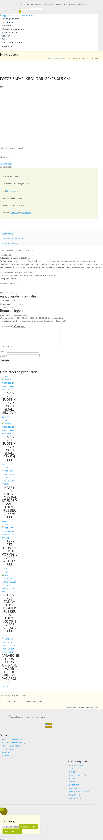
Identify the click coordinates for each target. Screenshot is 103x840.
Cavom (72, 781)
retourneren (26, 212)
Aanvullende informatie (13, 238)
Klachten (5, 755)
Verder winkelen (28, 827)
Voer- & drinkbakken (12, 42)
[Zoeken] (20, 11)
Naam (3, 351)
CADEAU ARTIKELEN (77, 775)
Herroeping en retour (11, 746)
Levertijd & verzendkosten (13, 749)
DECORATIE (74, 785)
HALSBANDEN (75, 798)
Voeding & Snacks (10, 18)
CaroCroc (73, 778)
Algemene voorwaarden (12, 739)
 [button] (10, 417)
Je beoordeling (7, 346)
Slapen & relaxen (10, 32)
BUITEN (72, 772)
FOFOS (13, 307)
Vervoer (6, 35)
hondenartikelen (60, 59)
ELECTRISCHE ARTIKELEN (79, 791)
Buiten (5, 39)
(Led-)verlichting (76, 765)
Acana (71, 768)
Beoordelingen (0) (10, 243)
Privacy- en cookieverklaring (13, 742)
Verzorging (7, 45)
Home (50, 59)
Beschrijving (7, 233)
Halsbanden (7, 22)
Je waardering (6, 326)
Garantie (5, 752)
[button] (6, 164)
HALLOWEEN (74, 795)
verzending (15, 212)
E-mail (3, 356)
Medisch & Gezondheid (13, 28)
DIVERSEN (73, 788)
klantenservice (12, 191)
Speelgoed (7, 25)
